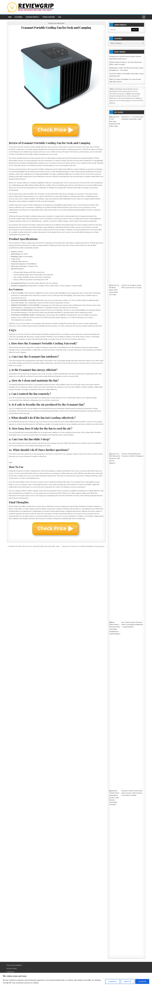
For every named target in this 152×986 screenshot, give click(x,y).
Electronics (18, 17)
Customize (112, 981)
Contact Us (10, 972)
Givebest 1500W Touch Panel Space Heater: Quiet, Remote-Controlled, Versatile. (132, 793)
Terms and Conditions (14, 965)
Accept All (142, 981)
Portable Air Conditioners (56, 23)
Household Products (32, 17)
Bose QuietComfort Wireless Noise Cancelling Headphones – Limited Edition (132, 624)
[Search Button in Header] (143, 17)
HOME (9, 17)
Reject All (127, 981)
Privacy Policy (11, 968)
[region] (76, 979)
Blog (59, 17)
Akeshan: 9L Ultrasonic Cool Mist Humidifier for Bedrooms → (84, 546)
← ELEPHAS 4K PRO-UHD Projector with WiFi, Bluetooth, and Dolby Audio (33, 546)
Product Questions (49, 17)
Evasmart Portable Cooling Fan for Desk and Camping (56, 27)
